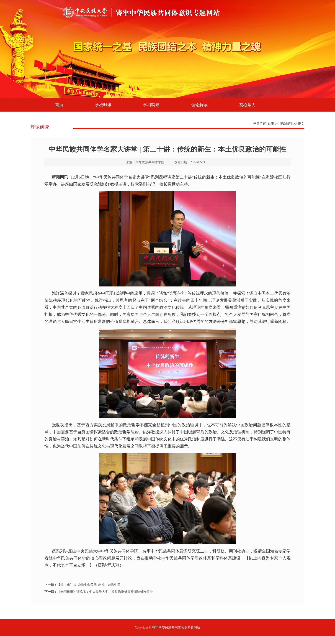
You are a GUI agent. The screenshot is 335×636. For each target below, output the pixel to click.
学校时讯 (103, 104)
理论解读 (199, 104)
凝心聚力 (247, 104)
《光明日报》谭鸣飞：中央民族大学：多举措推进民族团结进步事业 (98, 591)
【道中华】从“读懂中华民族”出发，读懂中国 (82, 585)
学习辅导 (151, 104)
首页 (59, 104)
